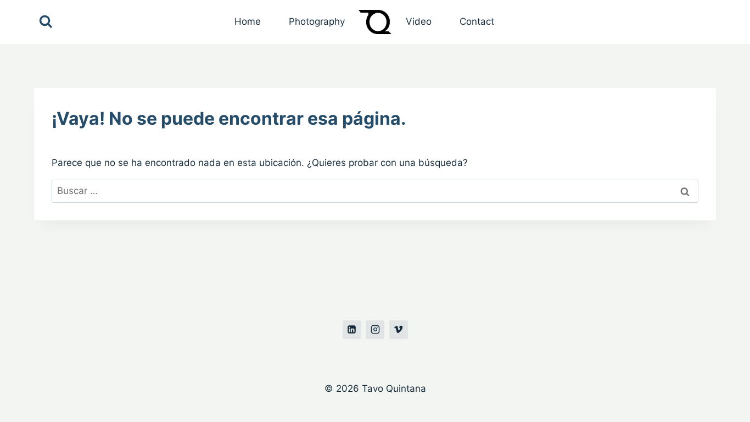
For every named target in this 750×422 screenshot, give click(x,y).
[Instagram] (375, 329)
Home (247, 21)
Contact (477, 21)
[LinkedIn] (352, 329)
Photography (317, 21)
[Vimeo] (398, 329)
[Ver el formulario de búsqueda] (46, 22)
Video (419, 21)
